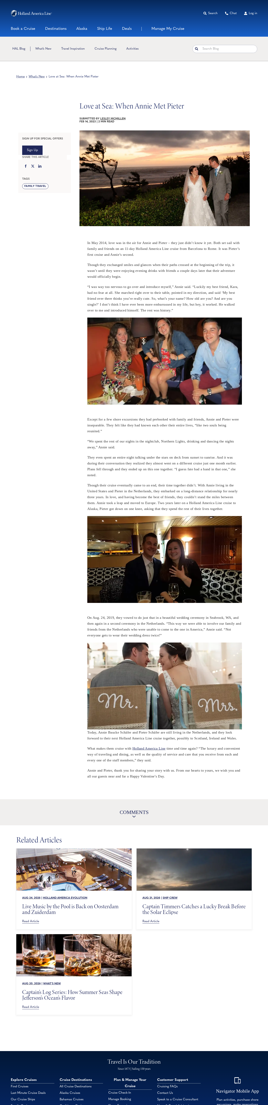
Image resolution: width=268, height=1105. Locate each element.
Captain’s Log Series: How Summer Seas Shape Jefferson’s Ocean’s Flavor (72, 995)
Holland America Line (148, 748)
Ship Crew (170, 898)
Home (20, 76)
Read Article (30, 921)
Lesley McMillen (113, 118)
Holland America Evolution (65, 898)
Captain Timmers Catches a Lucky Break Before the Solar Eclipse (194, 909)
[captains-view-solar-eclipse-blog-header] (194, 850)
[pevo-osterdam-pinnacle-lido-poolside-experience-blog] (74, 850)
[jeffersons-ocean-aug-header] (74, 936)
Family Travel (35, 186)
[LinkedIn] (39, 166)
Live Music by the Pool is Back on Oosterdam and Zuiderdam (70, 909)
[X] (32, 166)
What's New (37, 76)
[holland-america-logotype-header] (31, 13)
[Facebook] (25, 166)
